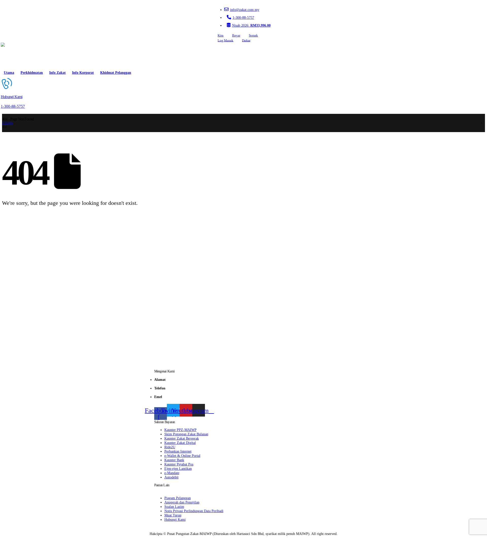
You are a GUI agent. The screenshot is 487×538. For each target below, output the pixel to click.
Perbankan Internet (178, 451)
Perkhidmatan (32, 73)
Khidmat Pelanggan (115, 73)
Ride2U (169, 447)
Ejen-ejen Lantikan (178, 469)
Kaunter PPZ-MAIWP (180, 430)
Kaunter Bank (174, 460)
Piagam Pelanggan (177, 498)
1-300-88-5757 (243, 17)
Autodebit (171, 477)
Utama (9, 73)
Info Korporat (83, 73)
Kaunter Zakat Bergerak (181, 438)
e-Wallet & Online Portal (182, 456)
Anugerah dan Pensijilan (181, 502)
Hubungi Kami (175, 519)
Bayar (236, 35)
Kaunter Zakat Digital (180, 443)
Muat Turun (172, 515)
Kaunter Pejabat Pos (178, 464)
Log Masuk (225, 40)
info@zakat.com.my (244, 10)
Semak (253, 35)
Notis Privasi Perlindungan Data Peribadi (193, 511)
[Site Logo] (15, 55)
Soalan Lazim (174, 507)
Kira (220, 35)
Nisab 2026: (251, 25)
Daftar (246, 40)
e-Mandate (171, 473)
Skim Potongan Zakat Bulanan (186, 434)
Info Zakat (57, 73)
